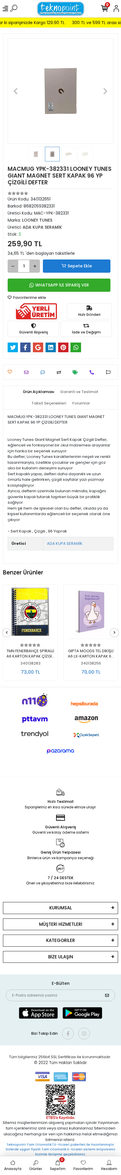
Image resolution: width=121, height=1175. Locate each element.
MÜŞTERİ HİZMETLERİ (60, 924)
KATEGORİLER (60, 940)
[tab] (38, 392)
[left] (7, 632)
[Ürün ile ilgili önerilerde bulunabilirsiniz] (110, 372)
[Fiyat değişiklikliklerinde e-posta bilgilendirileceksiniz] (77, 372)
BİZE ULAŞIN (60, 957)
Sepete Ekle (80, 266)
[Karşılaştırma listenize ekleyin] (60, 372)
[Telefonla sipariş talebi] (93, 372)
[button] (15, 91)
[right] (115, 632)
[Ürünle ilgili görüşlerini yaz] (44, 372)
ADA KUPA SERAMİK (65, 543)
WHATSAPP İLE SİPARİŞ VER (62, 285)
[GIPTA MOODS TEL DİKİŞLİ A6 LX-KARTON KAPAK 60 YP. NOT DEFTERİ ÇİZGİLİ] (30, 613)
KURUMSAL (60, 908)
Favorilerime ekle (29, 297)
